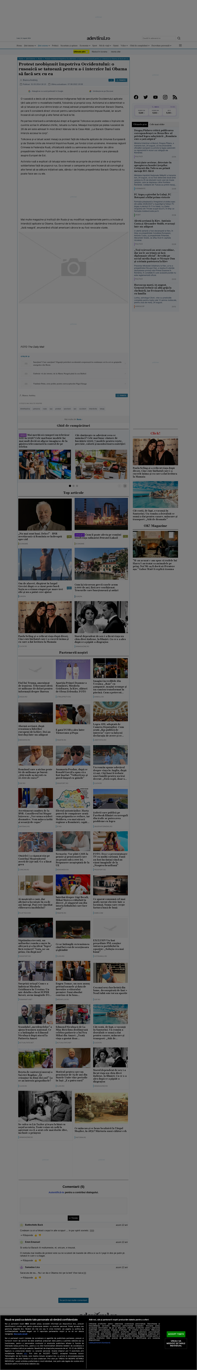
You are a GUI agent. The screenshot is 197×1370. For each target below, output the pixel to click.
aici (25, 1353)
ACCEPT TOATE (176, 1334)
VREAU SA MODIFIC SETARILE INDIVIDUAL (176, 1343)
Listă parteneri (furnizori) (99, 1343)
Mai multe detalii (20, 1334)
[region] (98, 1342)
